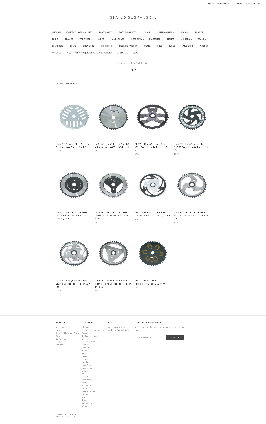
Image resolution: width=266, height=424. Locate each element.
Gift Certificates (225, 3)
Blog (135, 52)
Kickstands (155, 39)
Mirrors (185, 39)
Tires (160, 46)
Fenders (200, 32)
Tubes (172, 46)
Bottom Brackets (128, 32)
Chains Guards (166, 32)
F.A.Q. (68, 52)
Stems (147, 46)
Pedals (200, 39)
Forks (55, 39)
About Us (56, 52)
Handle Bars (118, 39)
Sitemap (59, 345)
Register (250, 3)
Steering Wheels (128, 46)
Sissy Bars (88, 46)
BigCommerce (70, 414)
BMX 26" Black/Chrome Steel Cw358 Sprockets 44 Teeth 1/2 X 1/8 (191, 147)
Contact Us (122, 52)
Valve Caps (187, 46)
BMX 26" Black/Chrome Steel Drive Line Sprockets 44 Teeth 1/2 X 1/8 (113, 215)
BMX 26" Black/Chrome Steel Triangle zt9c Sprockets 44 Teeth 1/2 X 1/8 (113, 283)
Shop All (56, 32)
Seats (73, 46)
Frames (69, 39)
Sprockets (106, 46)
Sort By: (60, 84)
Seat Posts (58, 46)
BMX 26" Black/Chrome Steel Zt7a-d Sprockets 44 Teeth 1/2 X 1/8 (191, 215)
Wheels (204, 46)
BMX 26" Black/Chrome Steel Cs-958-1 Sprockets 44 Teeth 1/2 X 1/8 (152, 147)
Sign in (240, 3)
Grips (101, 39)
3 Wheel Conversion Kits (79, 32)
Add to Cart (74, 122)
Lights (171, 39)
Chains (148, 32)
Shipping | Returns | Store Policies (93, 52)
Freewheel (86, 39)
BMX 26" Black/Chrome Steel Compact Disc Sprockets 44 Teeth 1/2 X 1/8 (71, 215)
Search (210, 3)
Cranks (185, 32)
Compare (73, 117)
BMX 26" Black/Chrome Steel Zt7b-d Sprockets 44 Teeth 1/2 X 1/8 (73, 283)
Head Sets (136, 39)
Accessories (106, 32)
